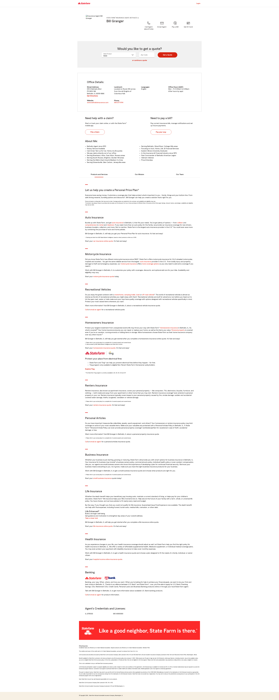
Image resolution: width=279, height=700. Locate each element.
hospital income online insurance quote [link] (107, 559)
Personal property (178, 330)
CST (180, 87)
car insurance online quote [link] (103, 241)
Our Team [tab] (180, 174)
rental (101, 225)
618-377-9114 (118, 102)
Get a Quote (167, 55)
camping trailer (129, 295)
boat (138, 295)
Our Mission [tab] (139, 174)
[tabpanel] (139, 92)
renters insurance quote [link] (102, 405)
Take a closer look (91, 518)
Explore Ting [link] (89, 369)
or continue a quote (139, 60)
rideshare (110, 225)
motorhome (119, 295)
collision (180, 223)
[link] (161, 28)
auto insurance (117, 223)
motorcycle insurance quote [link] (103, 276)
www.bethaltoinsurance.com (97, 102)
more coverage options (150, 264)
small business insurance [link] (102, 478)
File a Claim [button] (94, 132)
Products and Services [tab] (99, 174)
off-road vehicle (148, 295)
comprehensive (91, 225)
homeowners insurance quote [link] (104, 348)
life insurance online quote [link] (103, 526)
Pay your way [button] (161, 132)
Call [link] (86, 310)
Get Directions (92, 96)
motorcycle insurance (129, 264)
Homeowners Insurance (169, 328)
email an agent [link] (95, 310)
